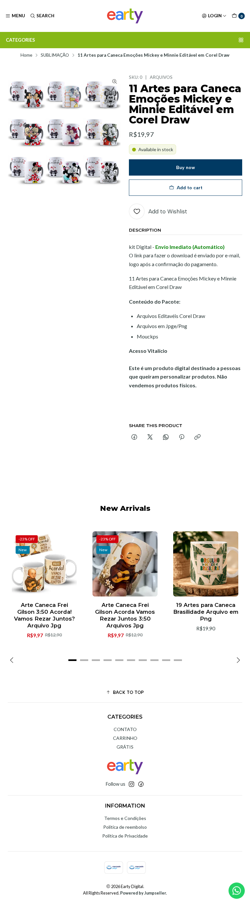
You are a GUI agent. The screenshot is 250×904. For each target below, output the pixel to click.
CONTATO (125, 729)
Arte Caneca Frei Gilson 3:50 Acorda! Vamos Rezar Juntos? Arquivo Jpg (44, 615)
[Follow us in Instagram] (131, 784)
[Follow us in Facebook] (141, 784)
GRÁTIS (125, 747)
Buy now (185, 167)
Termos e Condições (125, 818)
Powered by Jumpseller (143, 893)
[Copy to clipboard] (197, 437)
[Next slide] (237, 660)
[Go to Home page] (125, 16)
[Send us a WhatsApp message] (237, 890)
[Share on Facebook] (134, 437)
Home (26, 55)
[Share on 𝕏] (150, 437)
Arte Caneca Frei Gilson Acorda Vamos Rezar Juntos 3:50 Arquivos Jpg (125, 615)
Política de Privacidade (125, 836)
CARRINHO (125, 738)
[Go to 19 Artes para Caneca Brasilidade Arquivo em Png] (205, 563)
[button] (72, 660)
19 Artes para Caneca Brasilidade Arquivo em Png (205, 612)
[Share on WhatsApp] (165, 437)
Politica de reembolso (125, 827)
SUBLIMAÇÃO (55, 55)
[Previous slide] (13, 660)
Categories (20, 40)
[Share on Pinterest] (181, 437)
